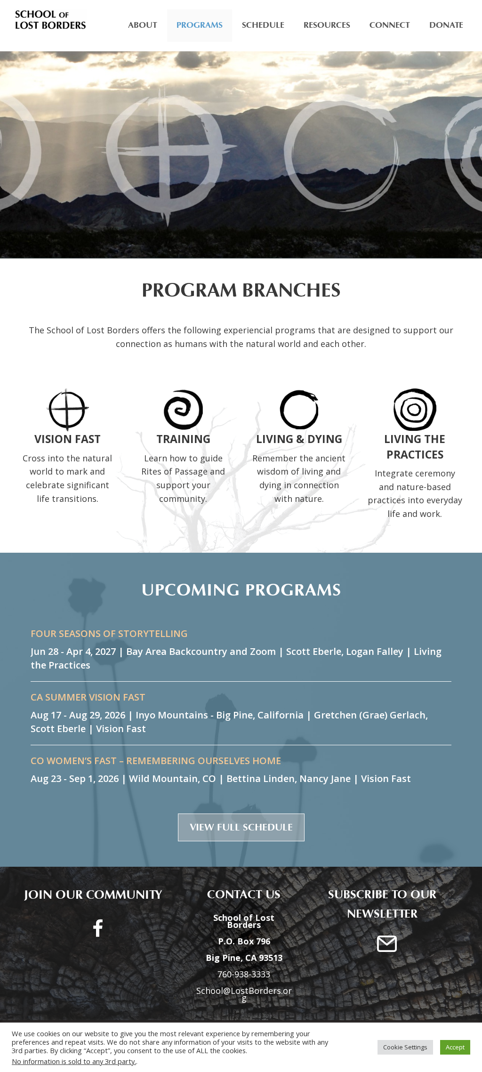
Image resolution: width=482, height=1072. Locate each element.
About (142, 25)
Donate (446, 25)
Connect (390, 25)
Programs (200, 25)
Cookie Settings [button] (405, 1047)
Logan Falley (374, 651)
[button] (241, 828)
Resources (327, 25)
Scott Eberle (313, 651)
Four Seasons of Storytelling (109, 634)
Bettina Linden (260, 778)
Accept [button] (455, 1047)
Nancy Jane (325, 778)
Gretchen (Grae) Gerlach (370, 715)
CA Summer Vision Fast (88, 697)
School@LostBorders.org (244, 994)
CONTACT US (239, 895)
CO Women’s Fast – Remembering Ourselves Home (156, 761)
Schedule (263, 25)
